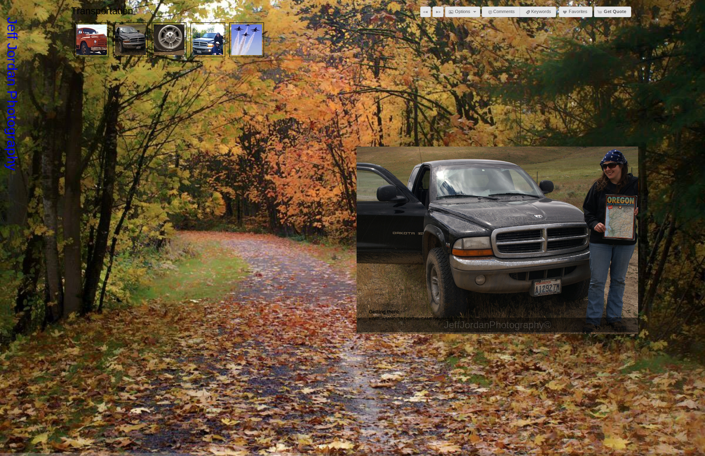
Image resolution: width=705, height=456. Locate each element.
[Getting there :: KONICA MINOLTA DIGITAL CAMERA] (130, 39)
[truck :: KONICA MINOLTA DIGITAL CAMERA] (91, 39)
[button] (425, 12)
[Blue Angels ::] (246, 39)
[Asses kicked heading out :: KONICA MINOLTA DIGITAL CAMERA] (208, 39)
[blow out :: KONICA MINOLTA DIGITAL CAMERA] (169, 39)
